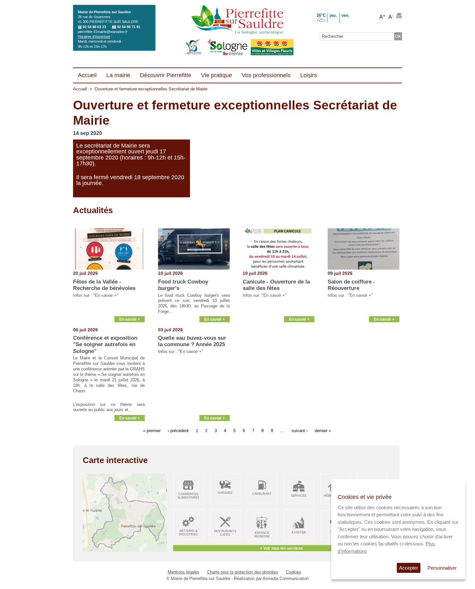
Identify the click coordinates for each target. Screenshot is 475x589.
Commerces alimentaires (188, 495)
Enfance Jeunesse (262, 534)
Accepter (408, 568)
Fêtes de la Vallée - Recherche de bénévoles (104, 285)
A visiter (298, 532)
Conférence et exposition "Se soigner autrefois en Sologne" (105, 344)
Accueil (80, 89)
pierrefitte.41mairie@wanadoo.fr (103, 32)
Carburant (261, 493)
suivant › (299, 430)
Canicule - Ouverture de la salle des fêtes (276, 285)
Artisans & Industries (188, 532)
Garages (225, 492)
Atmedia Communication (286, 578)
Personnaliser (442, 568)
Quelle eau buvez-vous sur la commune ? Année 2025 (192, 341)
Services (298, 495)
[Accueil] (237, 20)
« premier (152, 430)
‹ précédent (178, 430)
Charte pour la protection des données (242, 572)
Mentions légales (183, 572)
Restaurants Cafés (225, 533)
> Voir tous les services (281, 548)
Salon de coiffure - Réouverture (351, 285)
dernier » (323, 430)
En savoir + (129, 319)
